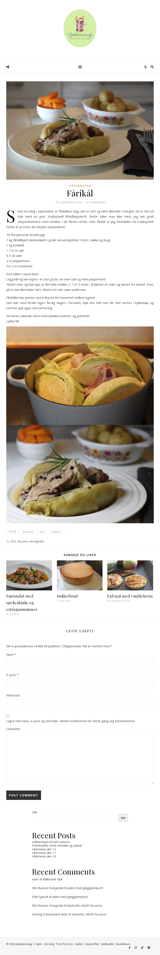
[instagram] (136, 947)
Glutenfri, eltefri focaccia (84, 905)
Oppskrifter (80, 186)
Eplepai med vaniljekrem (130, 596)
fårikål (12, 531)
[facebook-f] (130, 947)
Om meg (49, 944)
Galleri (79, 944)
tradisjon (56, 531)
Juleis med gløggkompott (85, 888)
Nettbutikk (107, 944)
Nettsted (13, 695)
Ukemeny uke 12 (44, 849)
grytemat (28, 531)
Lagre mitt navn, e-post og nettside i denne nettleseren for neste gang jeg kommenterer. (70, 721)
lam (42, 531)
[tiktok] (142, 947)
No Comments (95, 202)
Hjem (39, 944)
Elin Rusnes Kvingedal (27, 541)
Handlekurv (123, 944)
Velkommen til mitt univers (51, 842)
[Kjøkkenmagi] (80, 28)
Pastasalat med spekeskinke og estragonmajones (22, 603)
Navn (11, 654)
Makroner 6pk (52, 879)
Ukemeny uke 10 (44, 856)
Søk (34, 812)
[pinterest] (149, 947)
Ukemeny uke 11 (44, 853)
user (35, 879)
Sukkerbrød (67, 596)
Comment (13, 729)
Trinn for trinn (64, 944)
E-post (12, 675)
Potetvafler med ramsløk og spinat (57, 845)
